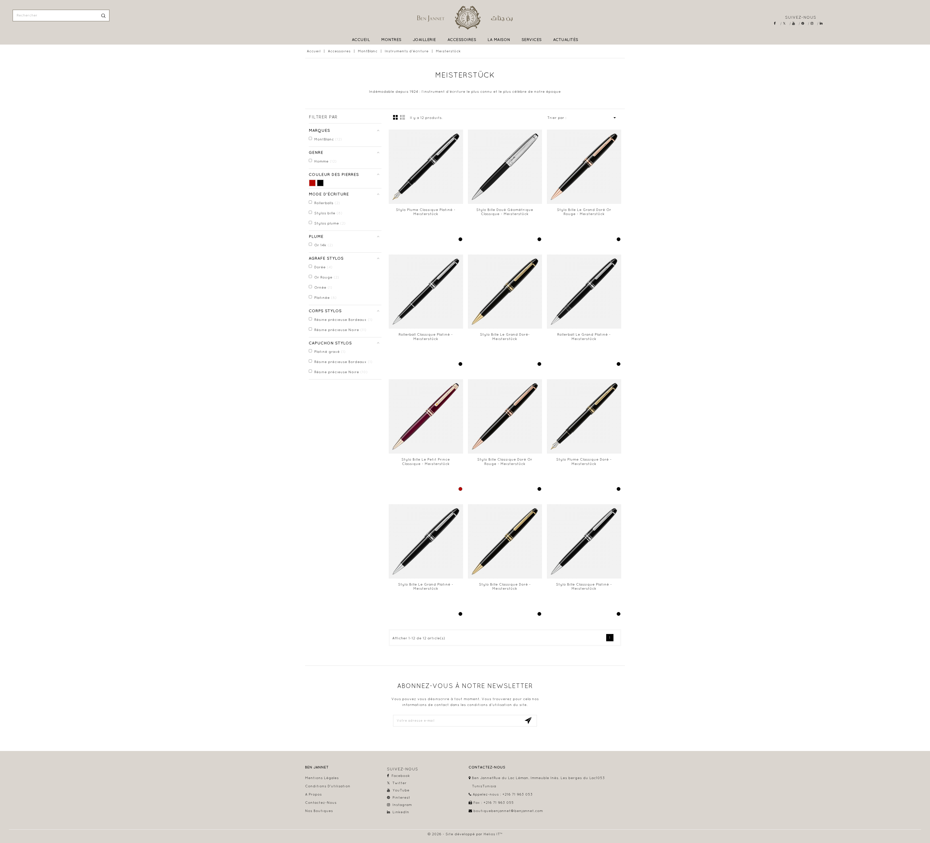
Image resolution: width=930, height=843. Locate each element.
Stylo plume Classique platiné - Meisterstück (426, 212)
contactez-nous (487, 767)
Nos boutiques (319, 811)
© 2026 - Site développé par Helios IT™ (465, 834)
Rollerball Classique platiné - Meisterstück (426, 337)
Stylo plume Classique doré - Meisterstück (584, 461)
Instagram (814, 23)
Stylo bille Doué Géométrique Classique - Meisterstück (504, 212)
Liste (402, 117)
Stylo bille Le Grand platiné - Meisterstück (425, 586)
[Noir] (320, 183)
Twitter (786, 23)
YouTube (795, 23)
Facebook (777, 23)
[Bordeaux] (312, 183)
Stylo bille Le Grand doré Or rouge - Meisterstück (584, 212)
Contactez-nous (321, 802)
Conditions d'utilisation (327, 786)
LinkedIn (823, 23)
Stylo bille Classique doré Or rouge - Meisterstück (504, 461)
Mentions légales (322, 778)
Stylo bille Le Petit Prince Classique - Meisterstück (426, 461)
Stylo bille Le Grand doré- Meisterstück (505, 337)
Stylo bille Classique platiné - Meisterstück (584, 586)
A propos (313, 794)
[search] (103, 15)
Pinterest (804, 23)
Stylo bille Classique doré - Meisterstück (505, 586)
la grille (395, 117)
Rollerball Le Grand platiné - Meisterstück (584, 337)
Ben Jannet (317, 767)
